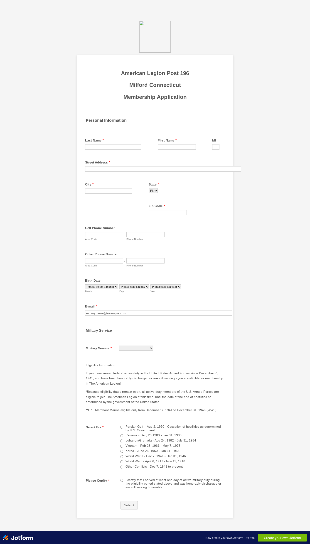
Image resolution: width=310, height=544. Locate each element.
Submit (129, 505)
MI (214, 140)
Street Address (97, 162)
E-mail (91, 306)
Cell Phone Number (100, 228)
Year (152, 291)
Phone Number (134, 239)
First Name (167, 140)
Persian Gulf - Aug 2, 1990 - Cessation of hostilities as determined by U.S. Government (173, 428)
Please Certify (97, 480)
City (89, 184)
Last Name (94, 140)
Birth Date (93, 280)
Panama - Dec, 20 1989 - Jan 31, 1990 (153, 435)
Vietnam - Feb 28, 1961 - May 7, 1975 (152, 445)
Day (121, 291)
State (154, 184)
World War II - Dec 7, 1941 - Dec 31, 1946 (155, 456)
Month (88, 291)
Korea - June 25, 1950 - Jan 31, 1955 (152, 451)
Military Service (99, 348)
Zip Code (157, 206)
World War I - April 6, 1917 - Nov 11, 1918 (155, 461)
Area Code (91, 239)
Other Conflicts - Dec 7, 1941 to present (154, 466)
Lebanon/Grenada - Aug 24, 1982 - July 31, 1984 (160, 440)
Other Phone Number (101, 254)
